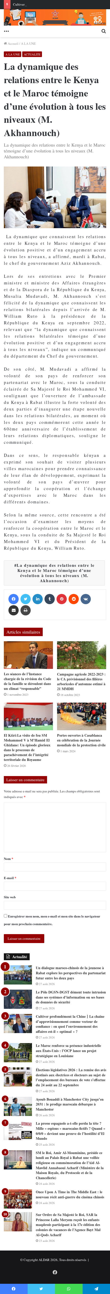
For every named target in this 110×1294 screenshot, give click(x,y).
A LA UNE (28, 43)
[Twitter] (25, 599)
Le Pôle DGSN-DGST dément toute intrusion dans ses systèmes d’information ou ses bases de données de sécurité (71, 997)
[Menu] (6, 31)
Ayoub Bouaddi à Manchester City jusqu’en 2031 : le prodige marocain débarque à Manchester (70, 1104)
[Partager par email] (13, 610)
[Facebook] (13, 599)
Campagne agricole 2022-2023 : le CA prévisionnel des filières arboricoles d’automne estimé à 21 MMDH (81, 681)
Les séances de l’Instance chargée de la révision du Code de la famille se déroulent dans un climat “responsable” (27, 681)
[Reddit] (74, 599)
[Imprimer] (25, 610)
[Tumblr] (50, 599)
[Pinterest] (62, 599)
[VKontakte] (86, 599)
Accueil (12, 43)
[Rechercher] (103, 31)
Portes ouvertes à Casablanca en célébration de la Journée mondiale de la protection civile (81, 740)
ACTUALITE (32, 54)
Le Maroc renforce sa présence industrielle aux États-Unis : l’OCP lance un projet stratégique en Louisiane (68, 1050)
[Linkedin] (37, 599)
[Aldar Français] (55, 17)
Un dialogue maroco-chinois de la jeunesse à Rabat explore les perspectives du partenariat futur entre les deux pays (71, 972)
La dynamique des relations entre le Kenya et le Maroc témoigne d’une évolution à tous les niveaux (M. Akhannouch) (55, 572)
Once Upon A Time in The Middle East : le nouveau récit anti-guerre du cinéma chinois (70, 1194)
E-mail (10, 877)
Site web (10, 896)
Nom (8, 858)
